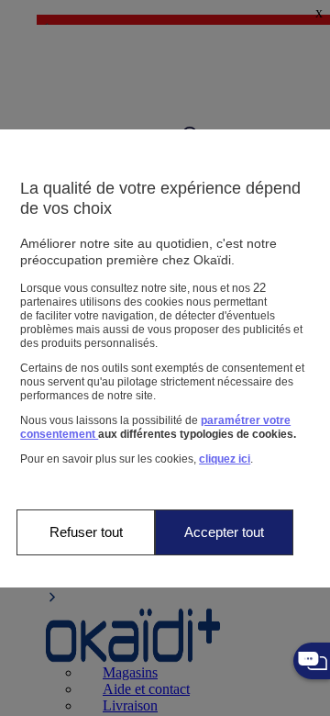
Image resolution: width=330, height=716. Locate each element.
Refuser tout (86, 532)
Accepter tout (224, 532)
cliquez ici (224, 459)
